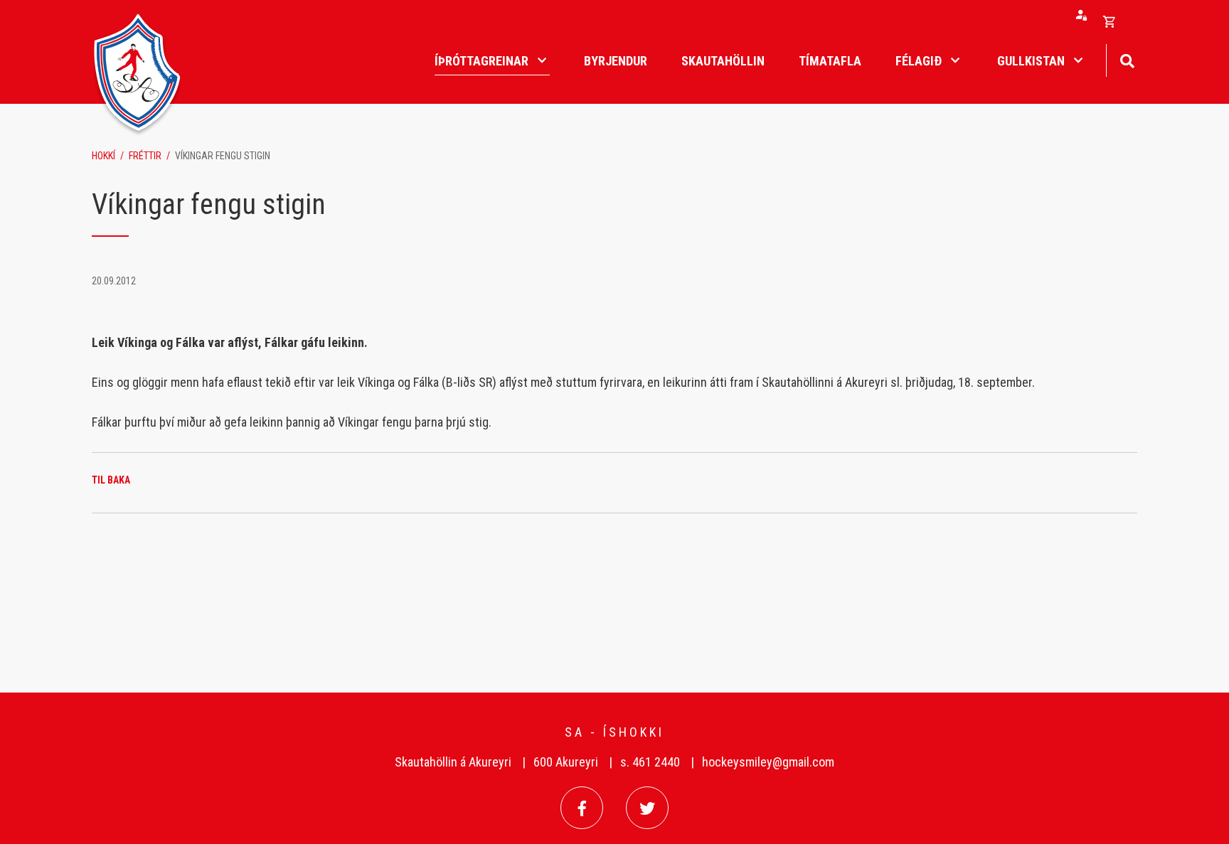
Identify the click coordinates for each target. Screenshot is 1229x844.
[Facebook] (581, 807)
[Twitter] (647, 807)
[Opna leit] (1127, 59)
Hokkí (103, 155)
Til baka (111, 480)
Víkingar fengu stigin (222, 155)
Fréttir (145, 155)
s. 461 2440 (650, 761)
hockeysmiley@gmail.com (768, 761)
